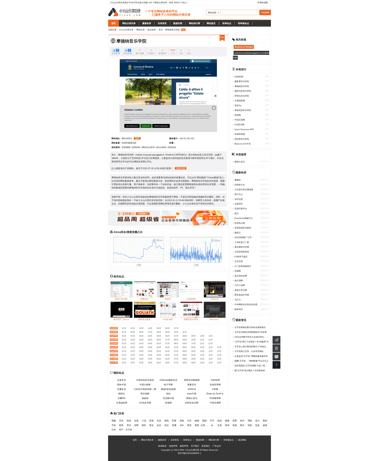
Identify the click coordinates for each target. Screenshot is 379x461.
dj (212, 425)
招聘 (136, 425)
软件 (242, 420)
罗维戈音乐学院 (242, 96)
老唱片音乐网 (241, 290)
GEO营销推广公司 (243, 237)
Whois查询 (161, 147)
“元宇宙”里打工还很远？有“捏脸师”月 (252, 341)
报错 (137, 138)
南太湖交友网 (241, 276)
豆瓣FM (121, 398)
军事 (174, 420)
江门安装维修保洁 (243, 266)
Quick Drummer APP (244, 129)
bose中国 (191, 393)
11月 (185, 332)
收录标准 (162, 446)
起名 (159, 425)
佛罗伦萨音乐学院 (243, 91)
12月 (210, 340)
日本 (113, 429)
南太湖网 (239, 280)
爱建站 (238, 180)
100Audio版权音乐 (168, 380)
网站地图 (264, 2)
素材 (265, 420)
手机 (113, 425)
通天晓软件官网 (242, 247)
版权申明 (184, 446)
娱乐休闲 (151, 30)
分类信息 (204, 425)
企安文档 (239, 261)
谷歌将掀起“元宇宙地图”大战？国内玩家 (253, 365)
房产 (121, 429)
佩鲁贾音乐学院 (242, 81)
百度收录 (136, 147)
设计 (257, 420)
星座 (151, 420)
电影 (250, 425)
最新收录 (146, 23)
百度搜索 (126, 147)
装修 (234, 425)
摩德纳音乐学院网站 (244, 47)
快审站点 (226, 23)
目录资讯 (162, 23)
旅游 (219, 420)
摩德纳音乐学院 (131, 41)
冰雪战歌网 (121, 402)
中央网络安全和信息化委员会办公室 (251, 304)
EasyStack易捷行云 (244, 218)
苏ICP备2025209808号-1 (189, 453)
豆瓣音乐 (121, 389)
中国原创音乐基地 (145, 380)
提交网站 (242, 440)
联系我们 (206, 446)
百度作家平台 (241, 208)
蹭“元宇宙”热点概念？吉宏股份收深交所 (253, 370)
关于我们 (195, 446)
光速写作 (239, 204)
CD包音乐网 (145, 402)
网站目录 (140, 30)
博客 (250, 420)
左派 (219, 425)
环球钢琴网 (215, 398)
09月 (167, 332)
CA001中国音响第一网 (145, 389)
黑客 (197, 425)
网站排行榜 (194, 23)
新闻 (166, 420)
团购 (204, 420)
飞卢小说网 (240, 285)
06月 (167, 328)
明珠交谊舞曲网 (192, 380)
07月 (176, 328)
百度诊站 (172, 147)
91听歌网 (215, 380)
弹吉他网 (144, 393)
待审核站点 (243, 23)
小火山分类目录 (126, 30)
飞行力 (238, 300)
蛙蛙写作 (239, 309)
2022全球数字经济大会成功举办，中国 (252, 337)
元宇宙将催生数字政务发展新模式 (250, 327)
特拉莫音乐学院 (242, 139)
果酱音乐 (191, 384)
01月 (124, 328)
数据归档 (177, 23)
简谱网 (168, 402)
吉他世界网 (215, 384)
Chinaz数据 (213, 177)
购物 (197, 420)
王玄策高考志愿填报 (244, 189)
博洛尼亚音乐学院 (243, 110)
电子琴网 (168, 384)
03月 (141, 328)
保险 (182, 420)
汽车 (189, 420)
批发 (257, 425)
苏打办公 (239, 194)
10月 (176, 332)
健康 (227, 420)
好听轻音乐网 (191, 402)
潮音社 (121, 393)
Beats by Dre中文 (215, 393)
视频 (113, 420)
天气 (212, 420)
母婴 (234, 420)
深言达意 (239, 199)
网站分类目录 (129, 23)
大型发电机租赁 (242, 252)
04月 (150, 328)
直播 (174, 425)
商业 (242, 425)
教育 (121, 425)
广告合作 (217, 446)
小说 (144, 420)
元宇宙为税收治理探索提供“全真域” (251, 332)
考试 (129, 425)
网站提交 (211, 23)
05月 (159, 328)
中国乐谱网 (215, 402)
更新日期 (180, 168)
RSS (183, 30)
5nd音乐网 (239, 124)
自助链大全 (240, 184)
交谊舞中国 (168, 398)
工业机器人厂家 (242, 242)
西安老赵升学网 (242, 295)
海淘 (227, 425)
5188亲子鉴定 (241, 256)
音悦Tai (238, 105)
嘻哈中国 (121, 384)
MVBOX (192, 389)
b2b (182, 425)
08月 (159, 332)
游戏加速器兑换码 (243, 228)
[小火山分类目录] (149, 12)
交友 (159, 420)
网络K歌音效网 (168, 389)
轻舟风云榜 (240, 223)
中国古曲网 (145, 384)
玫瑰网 (238, 271)
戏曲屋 (145, 398)
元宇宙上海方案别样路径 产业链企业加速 (253, 346)
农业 (166, 425)
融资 (265, 425)
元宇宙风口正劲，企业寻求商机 (249, 351)
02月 (133, 328)
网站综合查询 (148, 147)
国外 (144, 425)
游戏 (129, 420)
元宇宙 (128, 429)
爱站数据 (201, 177)
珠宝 (151, 425)
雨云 (237, 213)
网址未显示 (127, 138)
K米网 (215, 389)
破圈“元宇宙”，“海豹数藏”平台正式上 (252, 361)
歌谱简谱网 (240, 134)
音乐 (161, 30)
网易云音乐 (191, 398)
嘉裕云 (238, 232)
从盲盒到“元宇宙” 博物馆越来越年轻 (251, 356)
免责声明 (173, 446)
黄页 (189, 425)
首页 (113, 23)
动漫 (136, 420)
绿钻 (168, 393)
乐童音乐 (121, 380)
